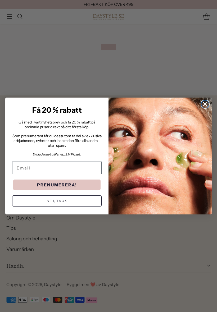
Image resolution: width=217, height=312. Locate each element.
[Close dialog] (205, 104)
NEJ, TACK (57, 201)
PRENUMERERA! (57, 184)
